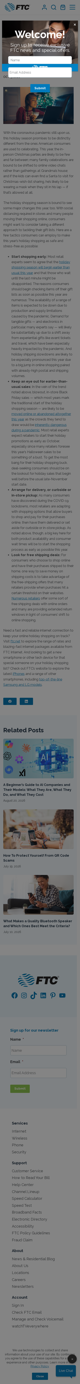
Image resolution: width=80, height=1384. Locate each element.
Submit (40, 88)
